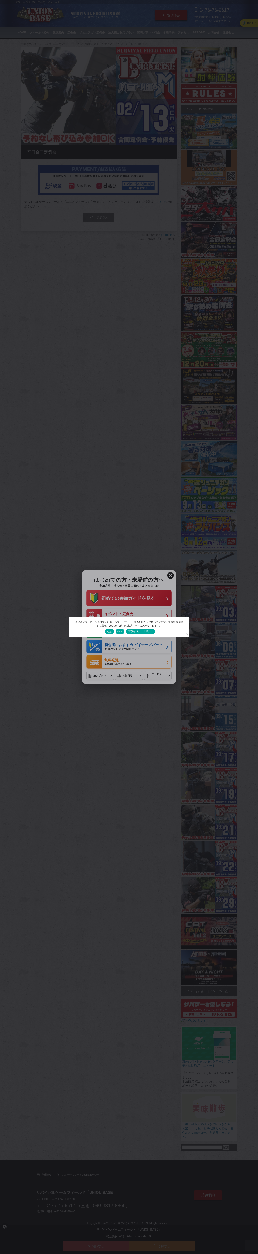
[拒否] (187, 634)
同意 (109, 631)
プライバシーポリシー (140, 631)
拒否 (120, 631)
